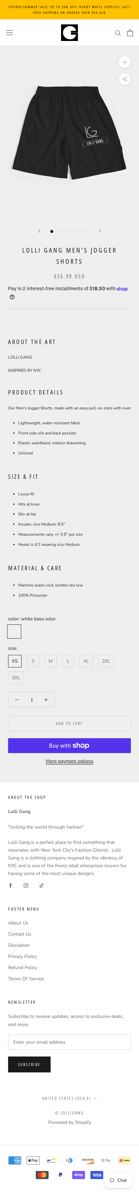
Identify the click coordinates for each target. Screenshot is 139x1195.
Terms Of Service (26, 979)
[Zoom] (125, 62)
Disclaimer (19, 945)
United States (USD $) (66, 1098)
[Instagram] (26, 885)
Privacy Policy (22, 956)
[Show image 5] (80, 231)
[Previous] (39, 231)
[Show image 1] (51, 231)
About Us (18, 923)
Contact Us (19, 934)
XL (86, 661)
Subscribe (29, 1064)
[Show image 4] (73, 231)
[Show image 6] (87, 231)
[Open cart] (130, 32)
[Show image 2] (58, 231)
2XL (106, 661)
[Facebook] (10, 885)
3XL (16, 678)
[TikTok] (41, 885)
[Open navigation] (9, 32)
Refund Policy (22, 967)
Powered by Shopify (69, 1122)
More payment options (69, 761)
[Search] (118, 33)
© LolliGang (69, 1113)
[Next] (100, 231)
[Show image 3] (65, 231)
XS (15, 661)
